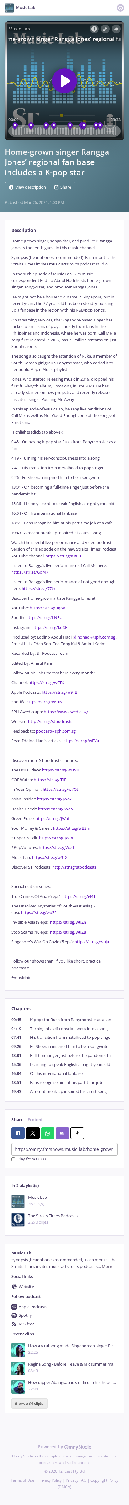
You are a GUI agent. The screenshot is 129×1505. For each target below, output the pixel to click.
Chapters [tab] (21, 1008)
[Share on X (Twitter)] (32, 1133)
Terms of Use (22, 1480)
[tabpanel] (64, 609)
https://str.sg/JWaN (56, 809)
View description (30, 187)
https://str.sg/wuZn (68, 922)
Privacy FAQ (76, 1480)
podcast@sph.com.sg (56, 731)
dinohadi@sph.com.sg (94, 637)
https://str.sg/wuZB (68, 932)
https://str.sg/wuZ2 (39, 912)
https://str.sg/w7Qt (60, 789)
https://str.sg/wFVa (81, 740)
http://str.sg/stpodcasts (50, 721)
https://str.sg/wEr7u (60, 770)
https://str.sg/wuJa (92, 942)
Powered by (51, 1447)
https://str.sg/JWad (56, 847)
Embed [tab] (35, 1120)
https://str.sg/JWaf (52, 818)
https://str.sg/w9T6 (44, 702)
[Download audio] (77, 1133)
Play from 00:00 (31, 1159)
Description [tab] (23, 230)
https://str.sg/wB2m (71, 828)
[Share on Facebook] (18, 1133)
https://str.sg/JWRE (56, 838)
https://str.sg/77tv (38, 588)
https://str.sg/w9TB (59, 692)
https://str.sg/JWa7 (54, 799)
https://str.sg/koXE (49, 627)
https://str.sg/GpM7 (29, 572)
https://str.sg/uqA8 (47, 608)
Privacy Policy (50, 1480)
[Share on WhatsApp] (47, 1133)
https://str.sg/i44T (78, 896)
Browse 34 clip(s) (29, 1403)
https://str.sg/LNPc (44, 617)
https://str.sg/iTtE (50, 779)
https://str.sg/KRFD (63, 556)
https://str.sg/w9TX (46, 682)
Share (65, 187)
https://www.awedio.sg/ (65, 712)
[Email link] (62, 1133)
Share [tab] (17, 1120)
